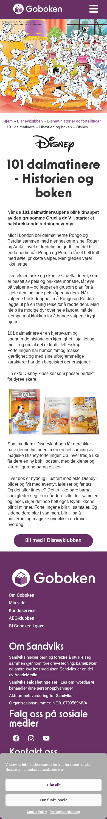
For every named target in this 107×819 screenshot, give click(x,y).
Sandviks (17, 657)
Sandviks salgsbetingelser (33, 682)
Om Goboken (21, 595)
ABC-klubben (21, 618)
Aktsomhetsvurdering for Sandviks (40, 695)
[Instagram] (31, 738)
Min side (17, 602)
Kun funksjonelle (53, 800)
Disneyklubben (30, 121)
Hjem (8, 121)
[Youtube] (46, 738)
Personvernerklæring (65, 812)
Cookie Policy (37, 812)
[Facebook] (16, 738)
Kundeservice (22, 610)
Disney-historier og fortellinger (74, 121)
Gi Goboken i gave (26, 626)
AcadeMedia (26, 674)
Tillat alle (54, 785)
